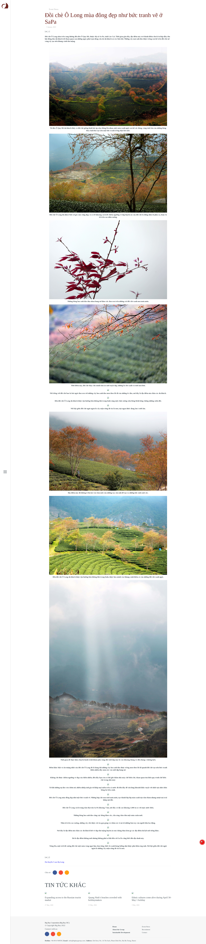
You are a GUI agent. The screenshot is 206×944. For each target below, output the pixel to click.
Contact (144, 932)
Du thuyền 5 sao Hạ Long (54, 862)
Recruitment (146, 929)
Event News (53, 9)
